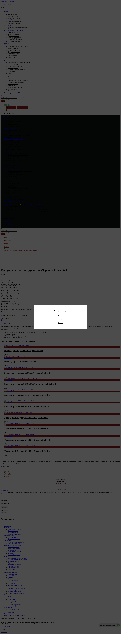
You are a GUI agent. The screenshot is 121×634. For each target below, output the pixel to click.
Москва (60, 316)
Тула (60, 319)
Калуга (60, 323)
